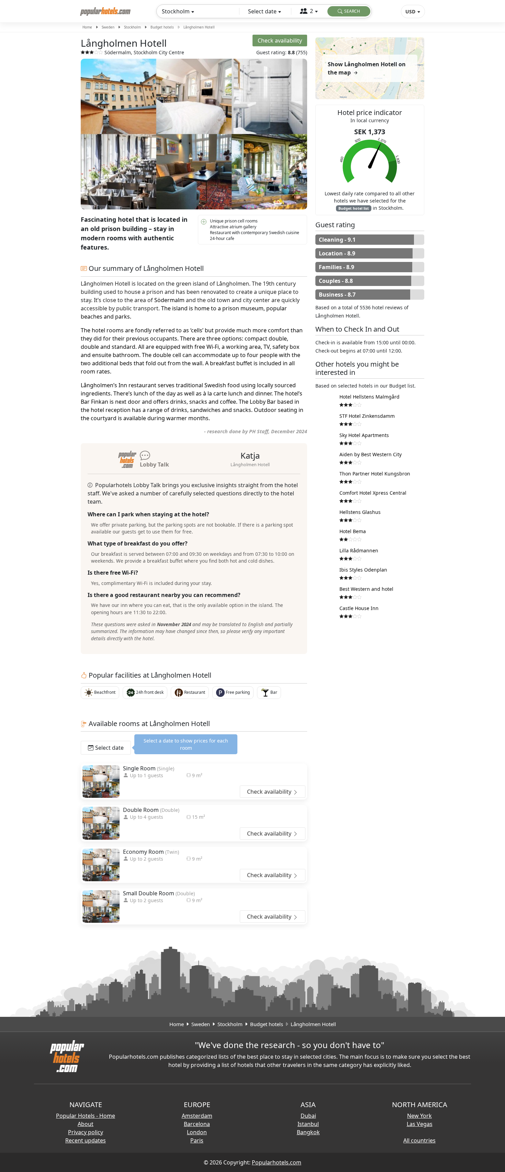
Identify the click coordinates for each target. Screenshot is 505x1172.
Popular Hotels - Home (85, 1115)
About (85, 1124)
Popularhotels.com (276, 1162)
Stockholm (132, 27)
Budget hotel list (353, 208)
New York (419, 1115)
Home (87, 27)
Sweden (108, 27)
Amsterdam (197, 1115)
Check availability (270, 791)
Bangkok (308, 1132)
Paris (196, 1140)
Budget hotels (162, 27)
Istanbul (308, 1124)
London (197, 1132)
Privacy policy (85, 1132)
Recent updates (85, 1140)
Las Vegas (420, 1124)
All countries (419, 1140)
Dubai (308, 1115)
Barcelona (197, 1124)
